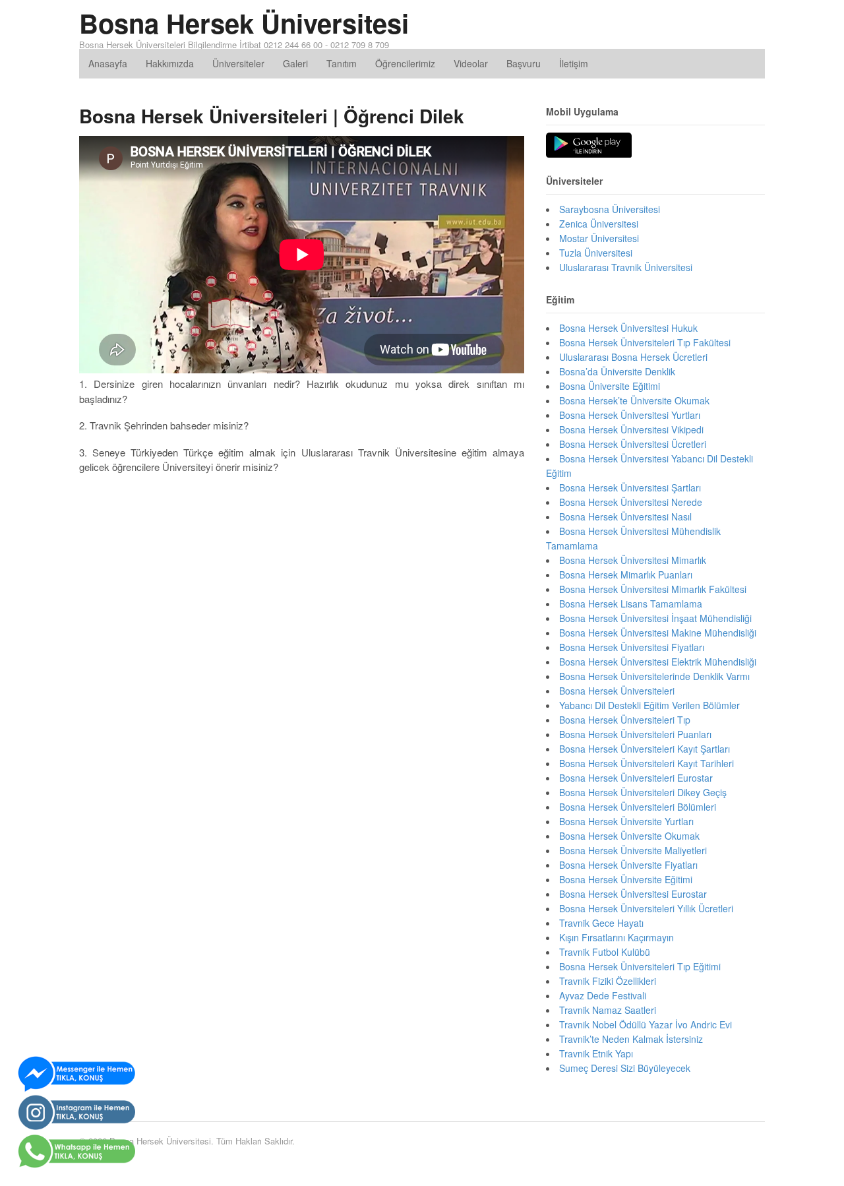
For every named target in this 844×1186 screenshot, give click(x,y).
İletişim (573, 63)
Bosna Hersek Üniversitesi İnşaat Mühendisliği (655, 618)
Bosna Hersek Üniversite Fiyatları (628, 864)
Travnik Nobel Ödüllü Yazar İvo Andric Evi (645, 1024)
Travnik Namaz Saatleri (607, 1009)
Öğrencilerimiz (405, 63)
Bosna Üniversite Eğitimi (609, 385)
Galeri (295, 63)
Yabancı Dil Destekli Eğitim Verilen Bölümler (649, 705)
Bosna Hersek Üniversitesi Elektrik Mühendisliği (657, 661)
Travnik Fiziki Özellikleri (607, 980)
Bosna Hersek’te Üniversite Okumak (634, 400)
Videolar (471, 63)
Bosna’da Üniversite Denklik (617, 371)
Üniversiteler (238, 63)
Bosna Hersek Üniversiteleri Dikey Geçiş (643, 792)
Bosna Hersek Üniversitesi (244, 23)
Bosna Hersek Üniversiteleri (617, 690)
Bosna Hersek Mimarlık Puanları (625, 574)
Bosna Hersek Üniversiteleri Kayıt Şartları (644, 748)
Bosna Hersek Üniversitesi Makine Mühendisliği (657, 632)
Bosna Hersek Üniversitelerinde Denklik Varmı (654, 676)
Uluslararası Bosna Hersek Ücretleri (633, 356)
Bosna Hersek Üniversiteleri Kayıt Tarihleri (646, 763)
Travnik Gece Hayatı (601, 922)
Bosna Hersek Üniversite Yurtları (626, 821)
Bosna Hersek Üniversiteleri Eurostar (636, 777)
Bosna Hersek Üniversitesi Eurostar (633, 893)
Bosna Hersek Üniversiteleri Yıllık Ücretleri (646, 908)
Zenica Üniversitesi (598, 223)
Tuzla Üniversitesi (595, 252)
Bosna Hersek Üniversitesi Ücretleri (632, 444)
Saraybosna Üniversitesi (609, 209)
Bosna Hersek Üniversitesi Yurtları (629, 414)
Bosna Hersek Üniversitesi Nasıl (625, 516)
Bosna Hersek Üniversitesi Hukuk (628, 327)
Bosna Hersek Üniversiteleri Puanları (635, 734)
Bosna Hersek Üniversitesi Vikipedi (631, 429)
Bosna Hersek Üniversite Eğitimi (625, 879)
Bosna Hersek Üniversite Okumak (629, 835)
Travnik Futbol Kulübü (604, 951)
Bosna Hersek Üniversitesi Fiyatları (631, 647)
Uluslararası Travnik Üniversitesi (625, 267)
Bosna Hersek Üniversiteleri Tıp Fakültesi (645, 342)
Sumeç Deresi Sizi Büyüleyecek (624, 1068)
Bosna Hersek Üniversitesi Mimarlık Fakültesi (652, 589)
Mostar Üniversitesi (599, 238)
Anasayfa (107, 63)
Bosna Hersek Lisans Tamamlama (630, 603)
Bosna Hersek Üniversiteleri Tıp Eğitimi (640, 966)
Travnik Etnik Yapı (596, 1053)
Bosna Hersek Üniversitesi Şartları (630, 487)
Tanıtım (341, 63)
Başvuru (523, 63)
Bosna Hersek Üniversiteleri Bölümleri (637, 806)
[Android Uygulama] (589, 146)
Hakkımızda (170, 63)
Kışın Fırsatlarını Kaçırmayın (616, 937)
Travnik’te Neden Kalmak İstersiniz (631, 1039)
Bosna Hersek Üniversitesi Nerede (630, 502)
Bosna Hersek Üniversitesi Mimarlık (632, 560)
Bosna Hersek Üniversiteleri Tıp (624, 719)
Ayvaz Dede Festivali (602, 995)
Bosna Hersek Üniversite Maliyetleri (633, 850)
